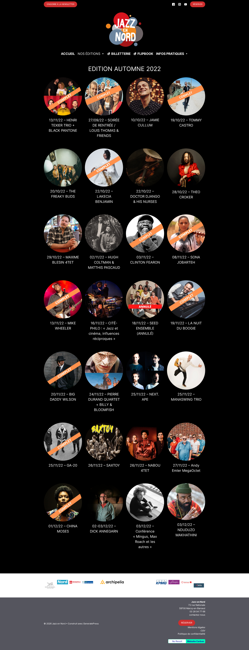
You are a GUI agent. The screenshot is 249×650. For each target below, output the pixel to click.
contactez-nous (197, 614)
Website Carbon (195, 641)
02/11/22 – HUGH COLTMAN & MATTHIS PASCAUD (104, 262)
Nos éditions (89, 54)
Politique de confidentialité (191, 633)
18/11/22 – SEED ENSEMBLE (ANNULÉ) (145, 328)
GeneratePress (91, 623)
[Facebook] (173, 4)
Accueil (68, 54)
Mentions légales (196, 627)
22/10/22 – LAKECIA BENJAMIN (104, 196)
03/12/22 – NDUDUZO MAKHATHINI (186, 530)
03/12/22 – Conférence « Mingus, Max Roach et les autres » (145, 536)
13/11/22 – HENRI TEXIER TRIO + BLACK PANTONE (63, 125)
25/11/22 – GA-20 (63, 465)
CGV (203, 630)
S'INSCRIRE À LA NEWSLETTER (60, 4)
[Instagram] (180, 4)
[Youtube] (186, 4)
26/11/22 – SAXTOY (104, 465)
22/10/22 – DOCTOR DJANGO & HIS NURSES (145, 196)
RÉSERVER (197, 4)
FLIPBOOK (145, 54)
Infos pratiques (170, 54)
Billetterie (121, 54)
